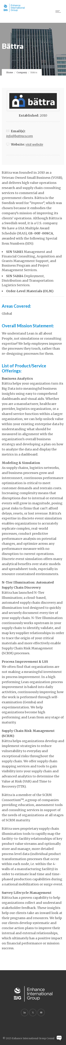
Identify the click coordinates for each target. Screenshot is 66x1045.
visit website (34, 144)
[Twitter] (33, 1012)
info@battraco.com (19, 136)
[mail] (41, 1012)
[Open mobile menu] (58, 11)
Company (22, 72)
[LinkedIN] (24, 1012)
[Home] (14, 11)
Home (9, 72)
